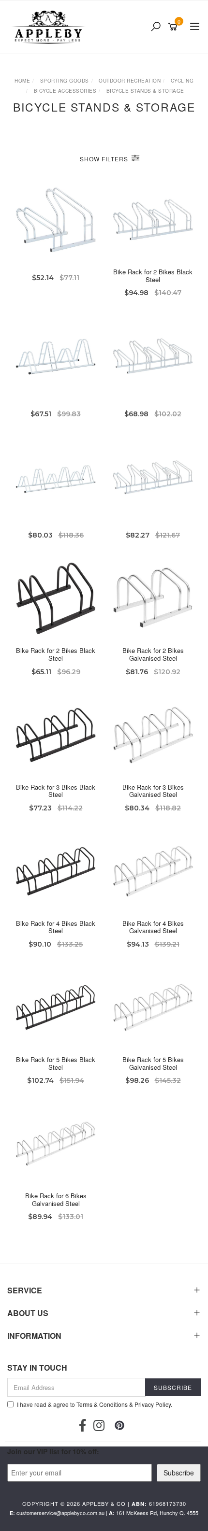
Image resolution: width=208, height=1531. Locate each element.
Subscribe (178, 1472)
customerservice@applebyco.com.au (60, 1513)
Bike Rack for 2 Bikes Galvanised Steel (153, 654)
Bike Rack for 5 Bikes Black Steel (55, 1063)
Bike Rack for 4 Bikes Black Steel (55, 927)
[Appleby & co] (49, 27)
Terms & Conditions (102, 1404)
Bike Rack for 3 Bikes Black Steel (55, 790)
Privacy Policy (152, 1404)
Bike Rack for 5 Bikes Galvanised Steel (153, 1063)
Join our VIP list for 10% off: (53, 1451)
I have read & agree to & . (94, 1404)
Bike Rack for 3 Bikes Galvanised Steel (153, 790)
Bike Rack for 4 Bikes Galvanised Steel (153, 927)
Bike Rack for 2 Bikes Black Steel (153, 275)
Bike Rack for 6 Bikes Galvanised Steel (56, 1199)
